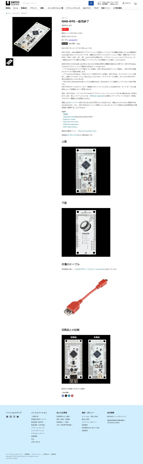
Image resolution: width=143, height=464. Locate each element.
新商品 (8, 8)
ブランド (33, 8)
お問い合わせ (35, 442)
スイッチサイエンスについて (14, 454)
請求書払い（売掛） (63, 422)
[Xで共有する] (66, 396)
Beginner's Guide (69, 119)
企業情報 (26, 454)
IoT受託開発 (117, 8)
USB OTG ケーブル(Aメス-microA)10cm (91, 269)
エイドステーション (37, 431)
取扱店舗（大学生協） (38, 425)
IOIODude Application (97, 96)
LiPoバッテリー (73, 102)
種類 (42, 8)
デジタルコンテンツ (37, 433)
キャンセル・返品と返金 (90, 416)
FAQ (32, 439)
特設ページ (105, 8)
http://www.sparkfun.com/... (87, 131)
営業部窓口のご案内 (63, 416)
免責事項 (85, 431)
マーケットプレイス (73, 8)
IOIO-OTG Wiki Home (71, 122)
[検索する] (91, 3)
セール (15, 8)
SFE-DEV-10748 (72, 135)
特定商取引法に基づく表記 (90, 428)
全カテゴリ (87, 8)
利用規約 (85, 425)
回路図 (65, 114)
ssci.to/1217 (73, 40)
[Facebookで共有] (63, 396)
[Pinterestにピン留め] (72, 396)
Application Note (69, 117)
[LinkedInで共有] (69, 396)
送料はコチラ (114, 4)
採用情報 (34, 436)
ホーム (8, 13)
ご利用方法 (35, 416)
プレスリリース (36, 454)
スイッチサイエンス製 (55, 8)
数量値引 (24, 8)
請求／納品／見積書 (63, 419)
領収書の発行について (38, 419)
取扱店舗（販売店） (37, 422)
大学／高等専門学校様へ (65, 425)
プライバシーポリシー (89, 422)
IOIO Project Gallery (70, 127)
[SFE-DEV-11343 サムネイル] (9, 62)
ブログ (96, 8)
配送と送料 (85, 419)
